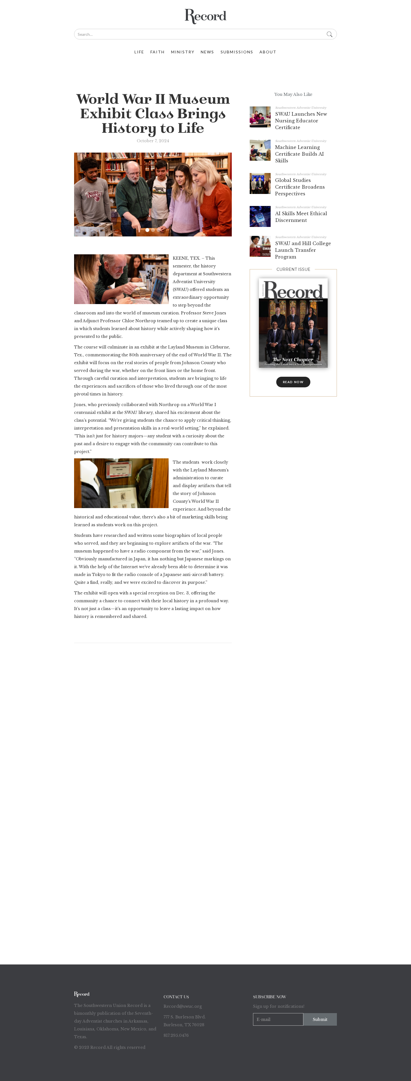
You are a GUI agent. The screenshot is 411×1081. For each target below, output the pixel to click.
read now (293, 382)
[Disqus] (153, 722)
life (139, 51)
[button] (147, 230)
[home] (205, 16)
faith (157, 51)
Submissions (237, 51)
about (268, 51)
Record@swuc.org (183, 1006)
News (207, 51)
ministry (183, 51)
